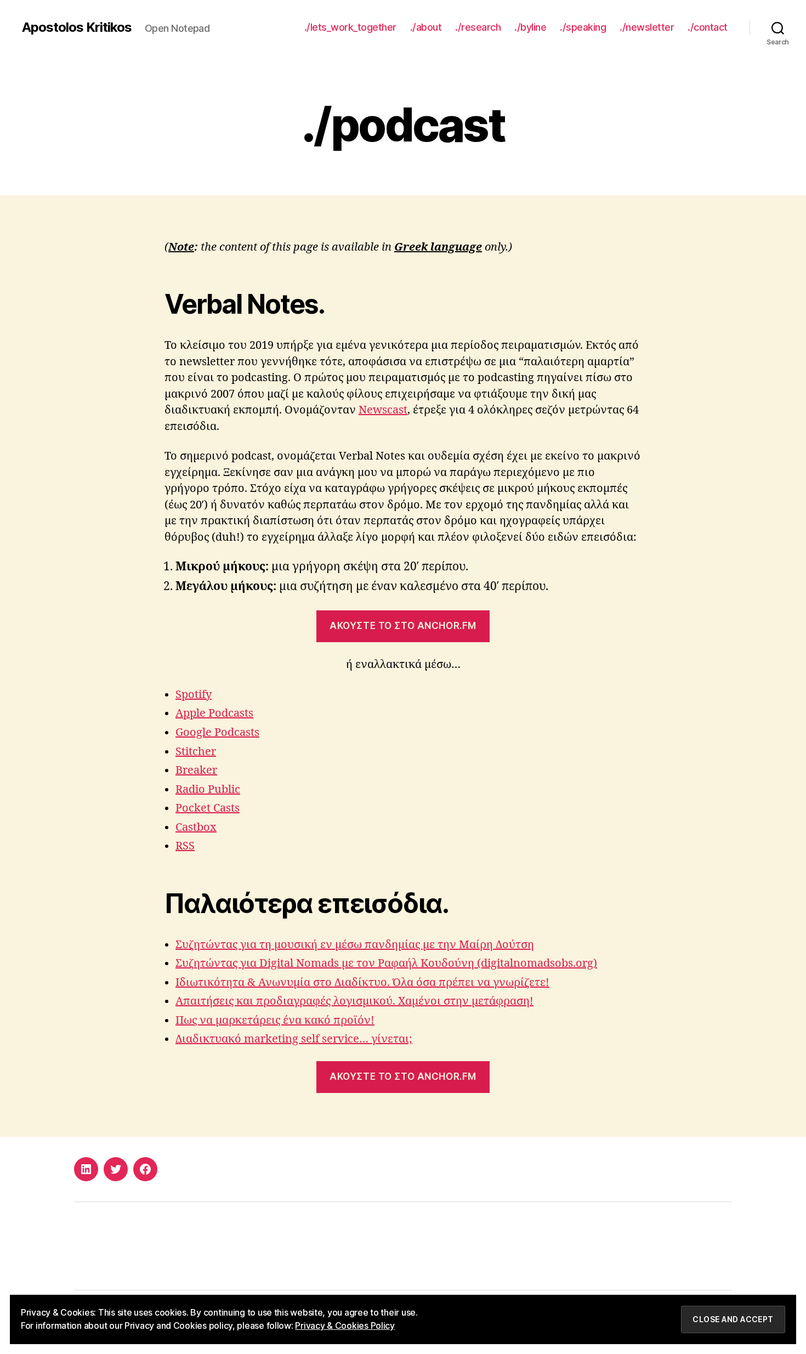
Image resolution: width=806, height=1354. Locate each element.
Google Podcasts (217, 732)
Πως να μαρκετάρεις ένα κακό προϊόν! (274, 1020)
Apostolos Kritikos (77, 27)
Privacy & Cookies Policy (345, 1325)
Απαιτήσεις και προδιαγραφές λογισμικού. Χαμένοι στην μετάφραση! (354, 1001)
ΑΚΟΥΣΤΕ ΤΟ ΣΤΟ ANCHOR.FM (403, 625)
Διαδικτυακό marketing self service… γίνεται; (293, 1039)
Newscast (383, 410)
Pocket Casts (207, 808)
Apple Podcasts (214, 713)
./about (426, 27)
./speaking (583, 27)
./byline (530, 27)
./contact (708, 27)
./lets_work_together (350, 27)
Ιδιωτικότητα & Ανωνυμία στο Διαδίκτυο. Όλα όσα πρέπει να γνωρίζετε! (362, 982)
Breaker (196, 770)
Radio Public (207, 789)
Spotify (193, 694)
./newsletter (647, 27)
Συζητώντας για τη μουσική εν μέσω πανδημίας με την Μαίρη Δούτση (354, 944)
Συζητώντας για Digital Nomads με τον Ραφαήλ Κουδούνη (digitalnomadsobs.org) (386, 963)
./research (478, 27)
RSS (185, 846)
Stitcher (195, 751)
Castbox (196, 827)
